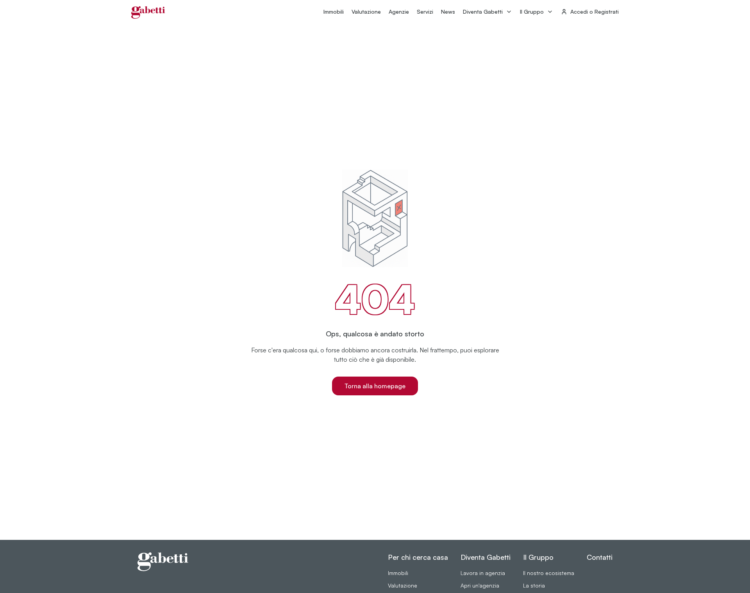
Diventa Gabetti (483, 11)
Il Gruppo (532, 11)
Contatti (599, 557)
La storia (534, 585)
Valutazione (366, 11)
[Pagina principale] (148, 12)
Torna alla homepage (375, 386)
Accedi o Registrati (594, 11)
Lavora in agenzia (483, 573)
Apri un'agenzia (480, 585)
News (448, 11)
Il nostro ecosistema (548, 573)
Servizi (425, 11)
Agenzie (399, 11)
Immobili (333, 11)
